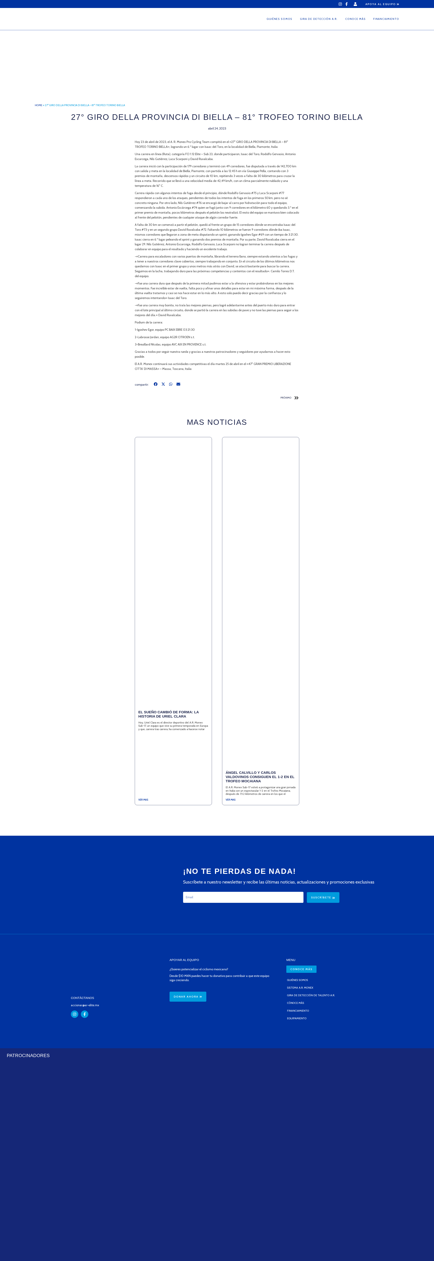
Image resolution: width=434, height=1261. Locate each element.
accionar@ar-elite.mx (85, 1005)
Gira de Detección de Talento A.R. (311, 995)
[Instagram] (340, 4)
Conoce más (355, 19)
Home (38, 105)
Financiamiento (386, 19)
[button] (156, 384)
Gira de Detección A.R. (319, 19)
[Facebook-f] (346, 4)
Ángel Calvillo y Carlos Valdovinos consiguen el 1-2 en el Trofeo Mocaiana (260, 777)
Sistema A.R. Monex (300, 987)
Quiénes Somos (279, 19)
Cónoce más (295, 1003)
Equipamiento (297, 1018)
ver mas (143, 799)
